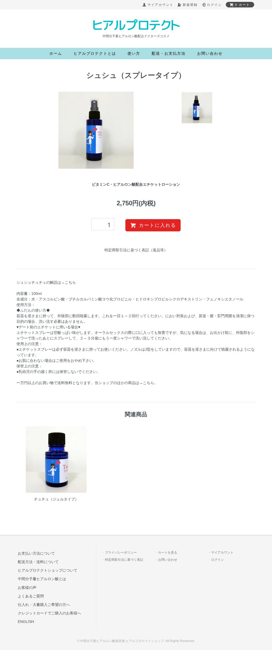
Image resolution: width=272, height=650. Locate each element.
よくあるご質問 (31, 596)
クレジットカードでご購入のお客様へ (49, 613)
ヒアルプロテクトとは (95, 53)
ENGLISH (26, 621)
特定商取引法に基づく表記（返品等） (136, 250)
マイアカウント (222, 552)
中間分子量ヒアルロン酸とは (42, 579)
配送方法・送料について (38, 562)
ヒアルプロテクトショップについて (47, 570)
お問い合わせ (210, 53)
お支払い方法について (36, 553)
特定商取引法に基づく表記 (124, 560)
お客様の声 (27, 587)
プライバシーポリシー (121, 552)
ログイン (217, 560)
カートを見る (167, 552)
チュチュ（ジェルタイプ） (56, 499)
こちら (148, 383)
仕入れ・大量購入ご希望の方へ (44, 604)
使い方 (134, 53)
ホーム (55, 53)
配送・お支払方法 (169, 53)
